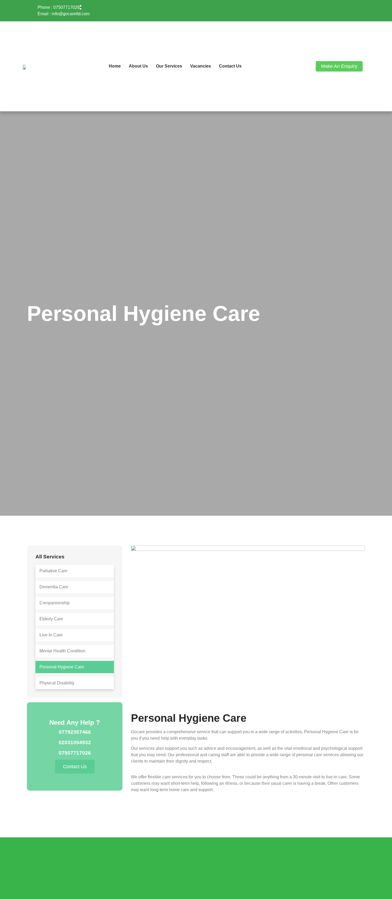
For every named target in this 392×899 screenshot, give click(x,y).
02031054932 (75, 742)
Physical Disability (56, 683)
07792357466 (75, 732)
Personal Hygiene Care (61, 667)
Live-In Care (51, 635)
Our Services (169, 66)
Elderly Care (51, 619)
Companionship (54, 603)
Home (115, 66)
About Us (138, 66)
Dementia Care (53, 587)
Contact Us (230, 66)
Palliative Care (53, 571)
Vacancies (200, 66)
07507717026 (75, 753)
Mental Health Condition (62, 651)
